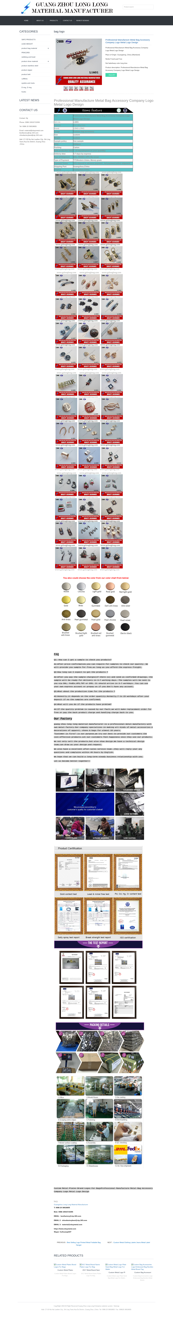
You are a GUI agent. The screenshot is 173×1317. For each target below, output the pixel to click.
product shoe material (30, 61)
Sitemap (116, 1306)
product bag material (29, 48)
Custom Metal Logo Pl (117, 1272)
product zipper (27, 70)
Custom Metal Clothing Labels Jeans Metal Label (131, 1242)
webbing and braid (28, 57)
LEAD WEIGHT (27, 44)
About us (40, 20)
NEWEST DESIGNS (82, 20)
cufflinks (25, 79)
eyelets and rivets (28, 83)
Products (54, 20)
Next (99, 62)
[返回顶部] (168, 45)
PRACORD (26, 53)
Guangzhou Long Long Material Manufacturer (71, 1204)
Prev (59, 62)
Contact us (67, 20)
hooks (24, 92)
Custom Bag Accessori (142, 1272)
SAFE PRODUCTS (28, 39)
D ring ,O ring (27, 87)
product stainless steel (30, 66)
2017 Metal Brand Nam (91, 1270)
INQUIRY (111, 75)
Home (26, 20)
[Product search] (151, 7)
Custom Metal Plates (65, 1270)
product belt (26, 74)
